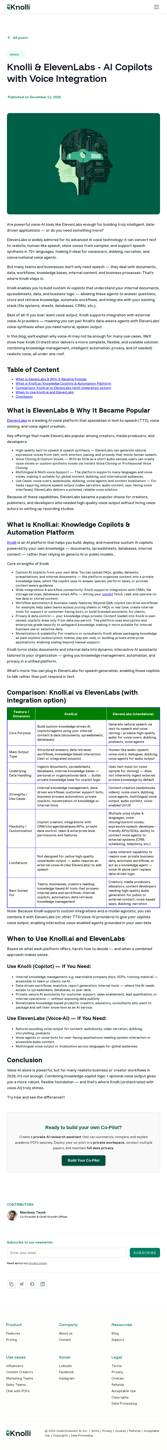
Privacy (107, 1431)
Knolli (12, 542)
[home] (18, 7)
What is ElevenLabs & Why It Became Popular (51, 379)
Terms (95, 1431)
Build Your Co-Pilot (83, 1160)
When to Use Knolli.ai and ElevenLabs (45, 392)
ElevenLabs (17, 420)
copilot (107, 594)
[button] (155, 7)
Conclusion (24, 396)
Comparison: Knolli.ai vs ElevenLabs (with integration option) (63, 388)
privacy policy (38, 1263)
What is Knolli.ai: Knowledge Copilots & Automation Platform (63, 383)
